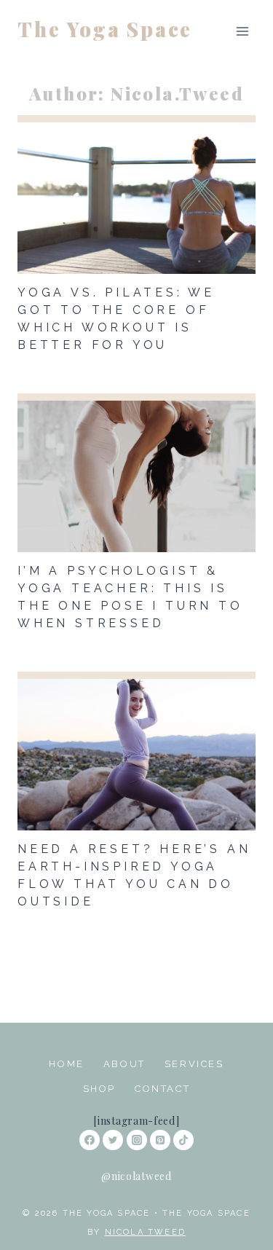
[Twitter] (113, 1140)
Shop (99, 1088)
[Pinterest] (160, 1140)
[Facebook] (89, 1140)
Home (66, 1063)
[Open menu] (242, 29)
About (124, 1063)
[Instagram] (137, 1140)
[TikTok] (183, 1140)
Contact (162, 1088)
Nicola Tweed (145, 1232)
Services (194, 1063)
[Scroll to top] (238, 1210)
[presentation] (136, 194)
